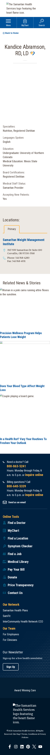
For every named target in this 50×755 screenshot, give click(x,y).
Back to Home (12, 33)
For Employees (11, 634)
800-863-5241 (16, 466)
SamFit (6, 616)
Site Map (16, 734)
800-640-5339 (16, 486)
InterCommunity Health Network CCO (23, 621)
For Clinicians (10, 640)
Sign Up (10, 667)
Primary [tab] (12, 229)
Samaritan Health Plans (15, 610)
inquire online (34, 475)
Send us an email (17, 502)
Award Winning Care (25, 690)
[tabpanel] (25, 250)
